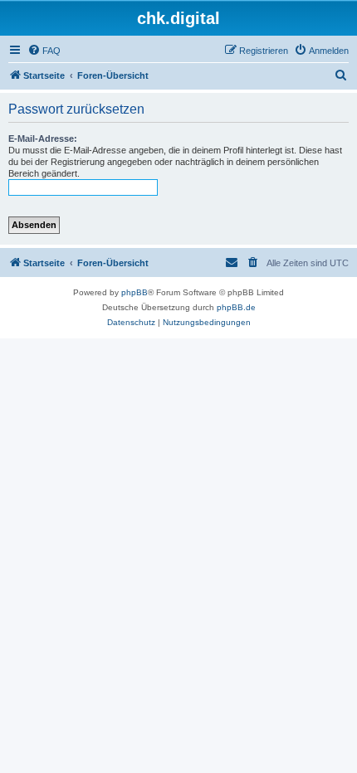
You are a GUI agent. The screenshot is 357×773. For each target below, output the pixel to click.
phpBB (134, 292)
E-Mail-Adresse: (42, 138)
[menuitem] (44, 51)
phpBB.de (236, 307)
